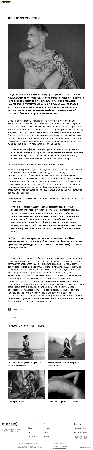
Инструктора (32, 436)
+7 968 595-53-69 (80, 428)
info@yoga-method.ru (81, 432)
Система (47, 428)
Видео (46, 432)
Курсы (30, 428)
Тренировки (32, 424)
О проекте (47, 424)
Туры (29, 432)
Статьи (46, 436)
